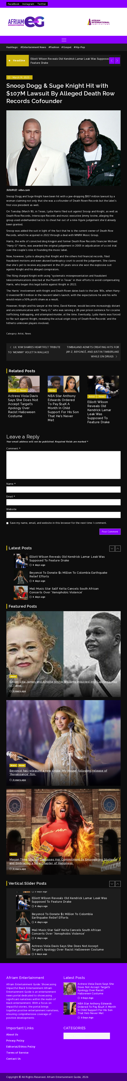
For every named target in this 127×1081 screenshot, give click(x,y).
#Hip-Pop (79, 47)
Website (11, 509)
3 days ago (40, 938)
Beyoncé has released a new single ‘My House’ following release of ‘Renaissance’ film (58, 772)
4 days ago (39, 565)
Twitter (41, 4)
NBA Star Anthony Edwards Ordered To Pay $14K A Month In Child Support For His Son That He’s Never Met (63, 408)
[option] (75, 58)
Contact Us (13, 1058)
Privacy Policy (15, 1040)
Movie (13, 390)
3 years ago (19, 691)
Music (13, 765)
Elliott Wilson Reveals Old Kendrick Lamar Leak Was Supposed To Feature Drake (99, 412)
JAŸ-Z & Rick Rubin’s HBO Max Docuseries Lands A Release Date (65, 590)
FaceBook (13, 4)
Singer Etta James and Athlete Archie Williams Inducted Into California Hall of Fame (63, 683)
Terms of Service (17, 1052)
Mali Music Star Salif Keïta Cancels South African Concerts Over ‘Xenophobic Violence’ (64, 574)
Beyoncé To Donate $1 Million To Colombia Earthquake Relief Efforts (74, 58)
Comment (13, 448)
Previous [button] (111, 60)
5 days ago (38, 597)
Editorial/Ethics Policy (20, 1046)
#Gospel (66, 47)
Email (10, 496)
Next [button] (117, 60)
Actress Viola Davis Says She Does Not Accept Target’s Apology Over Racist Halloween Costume (23, 406)
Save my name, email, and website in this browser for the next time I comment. (58, 522)
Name (11, 483)
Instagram (28, 4)
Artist (21, 333)
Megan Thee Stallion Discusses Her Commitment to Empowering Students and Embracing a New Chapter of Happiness (63, 861)
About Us (12, 1034)
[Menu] (63, 40)
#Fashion (53, 47)
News (28, 333)
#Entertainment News (33, 47)
